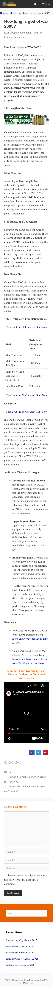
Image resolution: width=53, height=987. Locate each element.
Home (3, 13)
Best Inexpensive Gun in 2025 (20, 964)
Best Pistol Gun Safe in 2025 (19, 952)
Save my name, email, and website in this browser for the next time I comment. (26, 879)
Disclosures (28, 982)
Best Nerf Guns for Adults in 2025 (22, 958)
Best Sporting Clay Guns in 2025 (21, 940)
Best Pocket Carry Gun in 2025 (20, 946)
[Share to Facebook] (32, 754)
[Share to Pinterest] (45, 754)
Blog (12, 13)
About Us (44, 979)
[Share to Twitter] (38, 754)
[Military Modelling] (9, 4)
